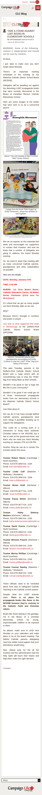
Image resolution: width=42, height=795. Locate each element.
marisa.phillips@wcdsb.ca (21, 562)
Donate (25, 2)
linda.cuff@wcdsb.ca (18, 480)
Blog (4, 19)
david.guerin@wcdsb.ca (20, 535)
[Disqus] (21, 696)
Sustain (34, 2)
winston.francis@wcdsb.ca (21, 548)
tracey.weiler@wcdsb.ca (20, 507)
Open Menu (38, 8)
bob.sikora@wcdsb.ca (19, 466)
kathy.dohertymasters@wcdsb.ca (24, 521)
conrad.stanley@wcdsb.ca (21, 576)
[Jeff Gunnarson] (4, 30)
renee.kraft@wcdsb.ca (19, 494)
